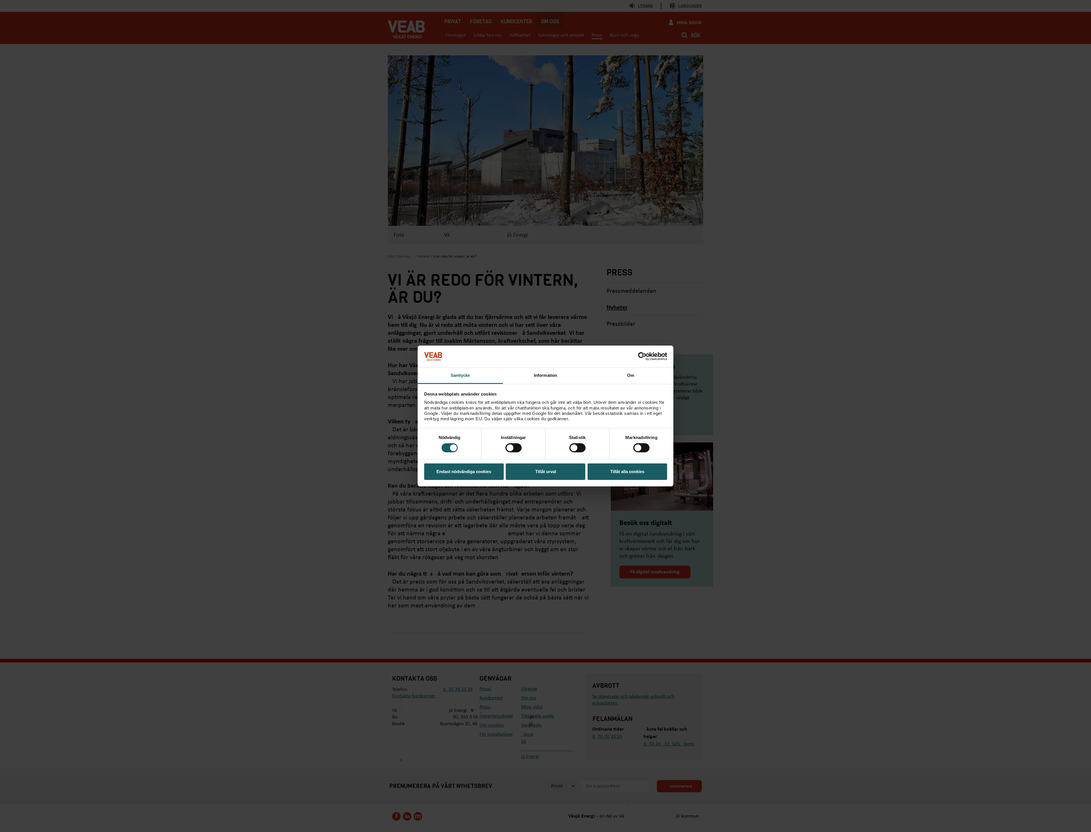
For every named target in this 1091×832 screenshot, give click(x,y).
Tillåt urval (545, 471)
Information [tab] (545, 375)
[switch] (513, 447)
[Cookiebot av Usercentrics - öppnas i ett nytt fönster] (642, 356)
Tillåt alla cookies (627, 471)
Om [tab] (630, 375)
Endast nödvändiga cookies (463, 471)
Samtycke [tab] (460, 375)
